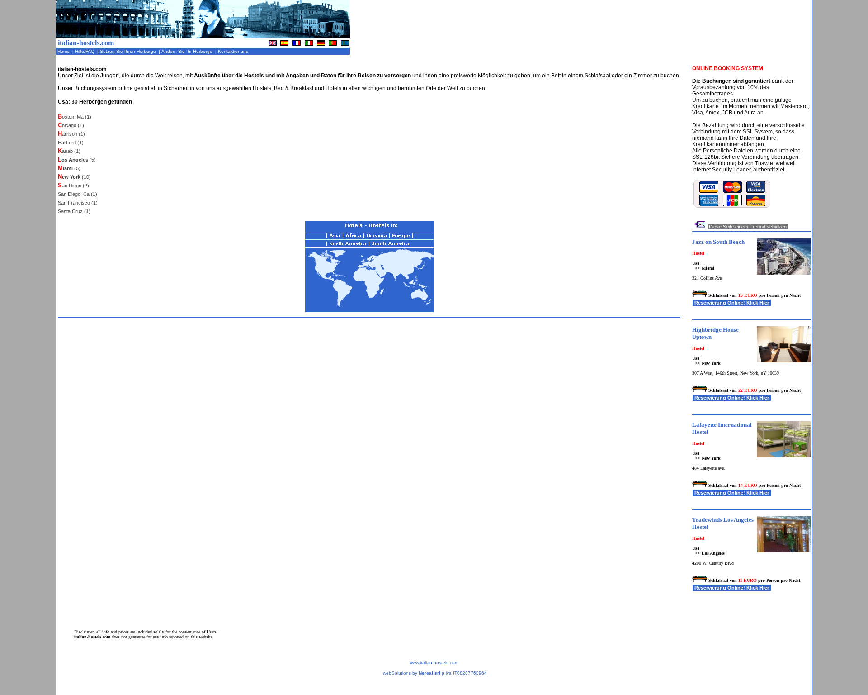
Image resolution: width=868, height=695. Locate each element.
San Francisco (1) (78, 202)
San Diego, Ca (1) (77, 194)
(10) (74, 177)
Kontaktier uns (234, 51)
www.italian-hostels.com (434, 662)
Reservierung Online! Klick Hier (731, 302)
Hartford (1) (71, 142)
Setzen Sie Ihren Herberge (129, 51)
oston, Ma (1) (74, 116)
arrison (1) (71, 134)
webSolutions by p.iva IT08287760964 (435, 673)
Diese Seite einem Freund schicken (748, 226)
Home (64, 51)
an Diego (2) (73, 185)
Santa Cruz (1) (74, 211)
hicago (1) (71, 125)
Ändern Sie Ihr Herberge (187, 51)
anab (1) (69, 151)
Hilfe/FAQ (85, 51)
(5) (77, 159)
